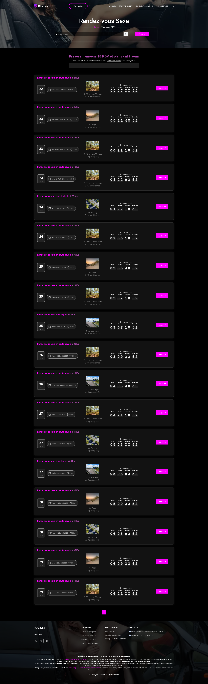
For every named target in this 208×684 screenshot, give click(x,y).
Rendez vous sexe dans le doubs (53, 196)
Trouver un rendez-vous (89, 636)
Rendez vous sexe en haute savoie (54, 77)
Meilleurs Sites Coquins (155, 631)
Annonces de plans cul (145, 635)
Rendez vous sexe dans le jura (52, 314)
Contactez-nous (92, 643)
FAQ (82, 643)
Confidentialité (110, 631)
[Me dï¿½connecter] (172, 6)
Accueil (112, 6)
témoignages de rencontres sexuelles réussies (84, 668)
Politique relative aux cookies (115, 639)
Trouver (142, 34)
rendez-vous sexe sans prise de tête (75, 659)
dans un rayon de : (128, 60)
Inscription (92, 631)
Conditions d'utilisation (113, 635)
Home (96, 27)
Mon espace (163, 6)
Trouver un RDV (125, 6)
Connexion (78, 6)
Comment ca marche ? (145, 6)
